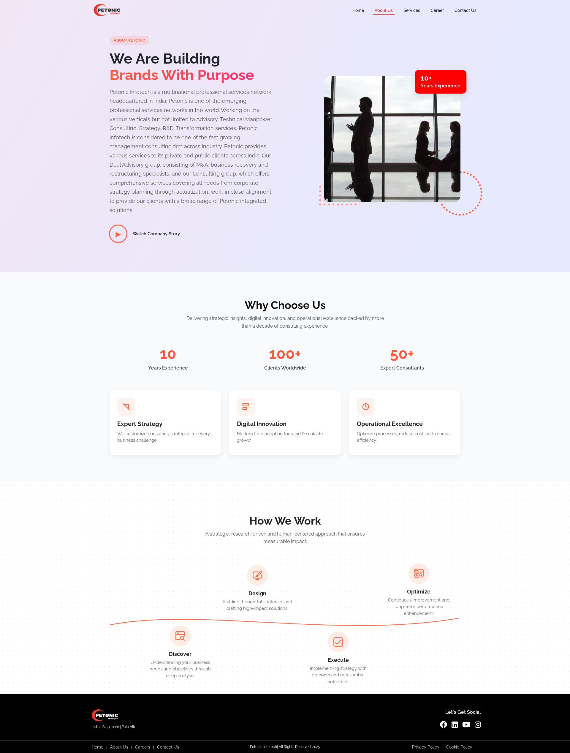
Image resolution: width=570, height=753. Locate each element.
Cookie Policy (459, 747)
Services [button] (411, 10)
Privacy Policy (425, 747)
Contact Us (465, 10)
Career (437, 10)
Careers (142, 747)
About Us (384, 10)
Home (358, 10)
